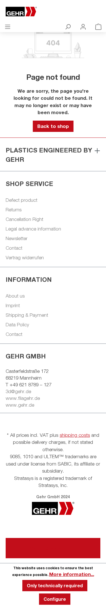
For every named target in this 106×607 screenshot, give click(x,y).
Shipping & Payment (27, 315)
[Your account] (83, 26)
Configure (55, 599)
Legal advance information (33, 229)
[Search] (67, 26)
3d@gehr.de (18, 391)
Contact (14, 248)
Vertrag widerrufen (25, 257)
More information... (71, 574)
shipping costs (75, 435)
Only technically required (55, 585)
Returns (13, 209)
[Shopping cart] (98, 26)
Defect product (21, 200)
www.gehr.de (20, 405)
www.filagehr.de (23, 398)
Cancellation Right (24, 219)
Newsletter (16, 238)
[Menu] (7, 26)
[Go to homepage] (53, 11)
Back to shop (53, 126)
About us (15, 296)
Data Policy (17, 324)
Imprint (13, 305)
